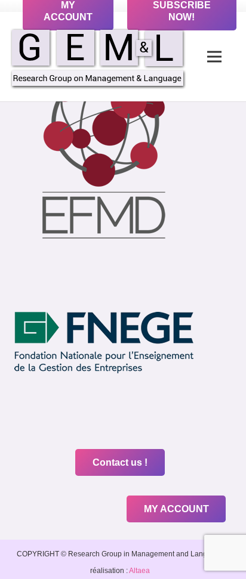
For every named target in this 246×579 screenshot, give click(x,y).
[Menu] (214, 57)
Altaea (139, 570)
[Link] (98, 57)
